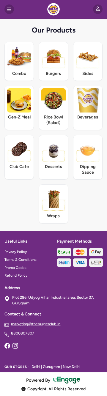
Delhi (36, 366)
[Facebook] (7, 346)
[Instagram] (15, 346)
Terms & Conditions (20, 260)
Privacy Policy (15, 252)
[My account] (98, 9)
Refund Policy (15, 275)
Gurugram (51, 366)
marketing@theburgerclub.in (35, 324)
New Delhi (71, 366)
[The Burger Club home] (53, 9)
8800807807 (22, 333)
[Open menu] (9, 9)
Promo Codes (15, 268)
